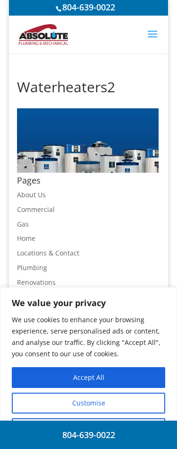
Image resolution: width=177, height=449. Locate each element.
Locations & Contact (48, 252)
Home (26, 238)
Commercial (36, 209)
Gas (23, 224)
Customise (88, 402)
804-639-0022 (88, 7)
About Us (31, 194)
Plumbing (32, 267)
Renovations (36, 282)
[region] (88, 368)
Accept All (88, 377)
